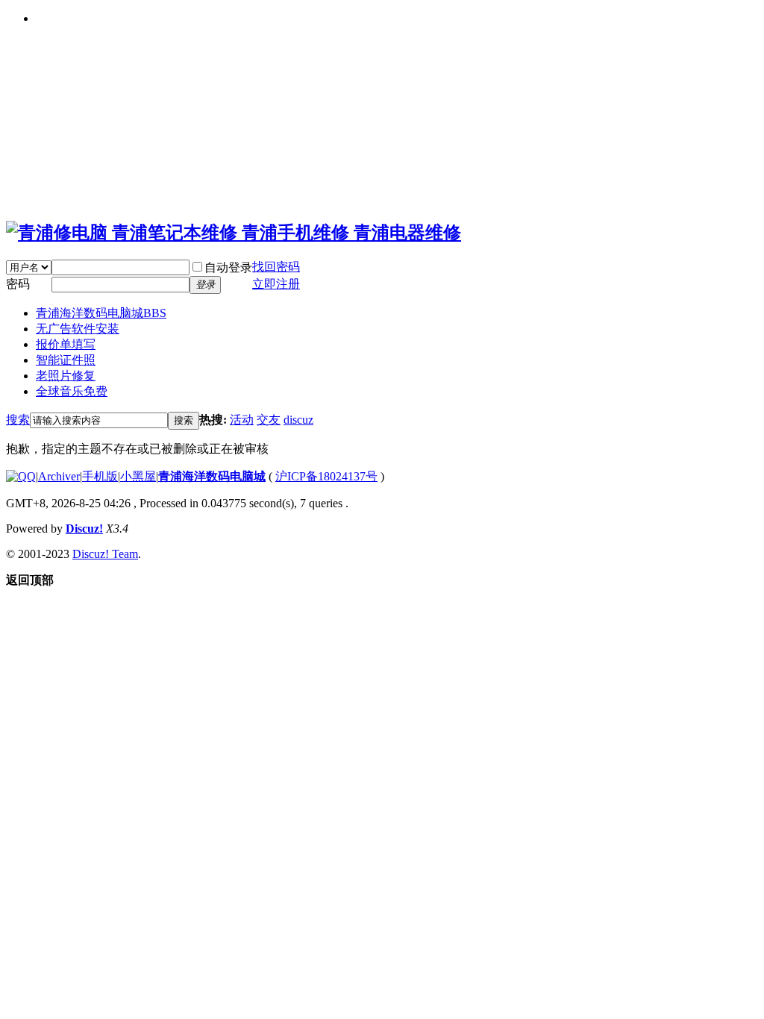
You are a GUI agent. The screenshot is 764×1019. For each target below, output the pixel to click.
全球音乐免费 (71, 391)
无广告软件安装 (77, 328)
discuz (298, 419)
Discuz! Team (105, 554)
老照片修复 (66, 375)
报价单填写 (66, 344)
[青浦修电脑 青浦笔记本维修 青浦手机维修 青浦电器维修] (233, 232)
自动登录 (228, 267)
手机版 (100, 476)
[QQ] (21, 476)
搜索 (18, 419)
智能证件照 (66, 360)
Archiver (59, 476)
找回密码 (276, 266)
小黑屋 (138, 476)
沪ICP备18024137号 (326, 476)
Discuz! (84, 528)
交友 (269, 419)
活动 (242, 419)
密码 (18, 284)
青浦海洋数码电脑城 (101, 313)
